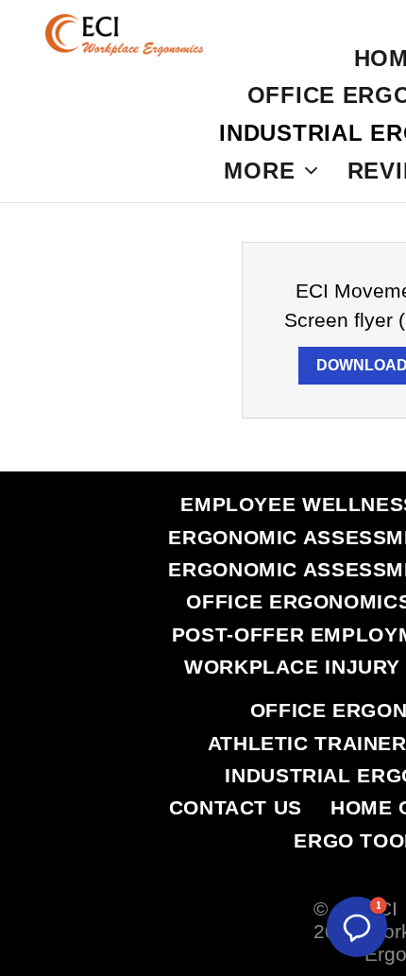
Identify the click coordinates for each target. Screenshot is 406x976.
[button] (357, 927)
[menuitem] (271, 170)
